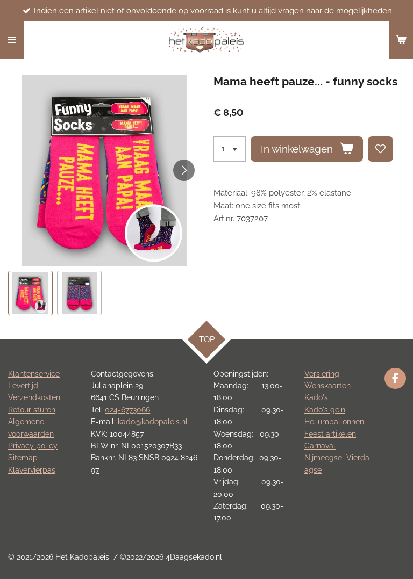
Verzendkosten (34, 397)
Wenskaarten (327, 385)
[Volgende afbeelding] (184, 170)
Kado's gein (324, 410)
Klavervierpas (31, 470)
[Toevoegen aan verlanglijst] (380, 149)
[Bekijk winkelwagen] (401, 40)
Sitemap (23, 457)
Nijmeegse (325, 457)
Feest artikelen (330, 434)
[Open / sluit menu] (12, 40)
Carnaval (320, 446)
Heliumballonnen (334, 421)
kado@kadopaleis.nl (153, 421)
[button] (30, 293)
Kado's (316, 397)
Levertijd (23, 385)
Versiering (321, 374)
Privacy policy (33, 446)
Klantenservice (34, 374)
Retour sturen (31, 410)
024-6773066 (127, 410)
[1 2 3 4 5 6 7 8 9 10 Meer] (229, 149)
